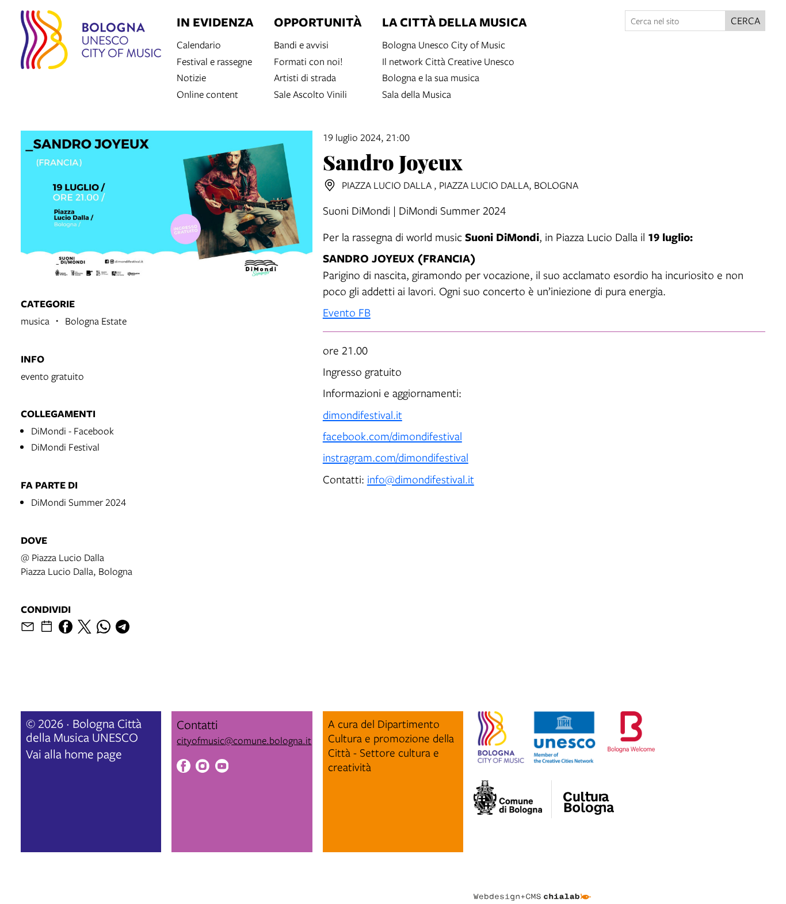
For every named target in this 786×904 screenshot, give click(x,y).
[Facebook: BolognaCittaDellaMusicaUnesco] (183, 767)
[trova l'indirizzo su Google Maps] (330, 185)
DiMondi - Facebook (72, 430)
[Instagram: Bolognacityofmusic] (202, 767)
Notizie (191, 77)
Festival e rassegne (214, 61)
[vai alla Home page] (91, 41)
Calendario (199, 44)
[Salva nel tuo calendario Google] (47, 627)
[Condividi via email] (28, 627)
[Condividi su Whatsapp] (103, 627)
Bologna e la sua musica (430, 77)
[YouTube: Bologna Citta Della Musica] (222, 767)
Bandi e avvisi (301, 44)
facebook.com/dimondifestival (392, 436)
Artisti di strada (305, 77)
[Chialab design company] (532, 886)
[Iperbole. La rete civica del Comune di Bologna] (512, 799)
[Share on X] (84, 627)
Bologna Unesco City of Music (443, 44)
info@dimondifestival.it (420, 479)
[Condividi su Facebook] (66, 627)
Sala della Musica (416, 93)
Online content (207, 93)
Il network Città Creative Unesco (448, 61)
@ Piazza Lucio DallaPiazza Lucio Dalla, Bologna (76, 564)
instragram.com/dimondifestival (395, 457)
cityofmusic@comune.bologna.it (244, 740)
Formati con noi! (308, 61)
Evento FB (347, 312)
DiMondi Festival (65, 446)
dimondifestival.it (362, 414)
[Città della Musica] (588, 795)
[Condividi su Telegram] (122, 627)
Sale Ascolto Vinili (310, 93)
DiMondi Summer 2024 (78, 502)
